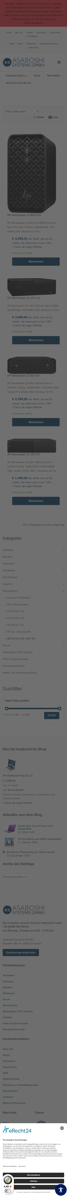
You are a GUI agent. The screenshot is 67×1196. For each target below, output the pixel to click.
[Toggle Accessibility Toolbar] (61, 1190)
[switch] (8, 1191)
